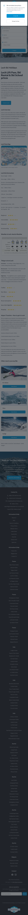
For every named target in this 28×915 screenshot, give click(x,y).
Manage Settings (15, 21)
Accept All (15, 15)
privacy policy (9, 11)
